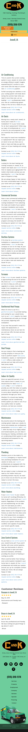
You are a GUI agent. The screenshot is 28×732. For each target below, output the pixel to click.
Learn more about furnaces (10, 302)
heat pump (21, 355)
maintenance (14, 427)
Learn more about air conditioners (12, 112)
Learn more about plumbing (10, 488)
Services (14, 681)
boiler (19, 167)
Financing (14, 700)
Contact (14, 703)
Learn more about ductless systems (13, 270)
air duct (17, 121)
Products (14, 684)
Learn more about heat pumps (11, 372)
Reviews (14, 693)
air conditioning (10, 89)
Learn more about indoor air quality (13, 414)
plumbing (4, 457)
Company (14, 690)
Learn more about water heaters (12, 534)
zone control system (17, 541)
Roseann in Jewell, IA (9, 592)
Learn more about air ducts (10, 156)
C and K (9, 100)
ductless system (17, 240)
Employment (14, 687)
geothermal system (7, 312)
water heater (10, 495)
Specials (14, 696)
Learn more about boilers (9, 191)
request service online (8, 109)
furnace (7, 277)
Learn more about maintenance (11, 448)
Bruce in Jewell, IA (8, 613)
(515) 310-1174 (15, 24)
